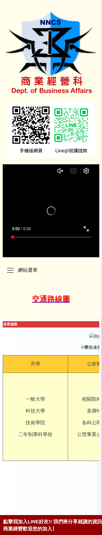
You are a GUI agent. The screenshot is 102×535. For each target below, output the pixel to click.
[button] (10, 271)
